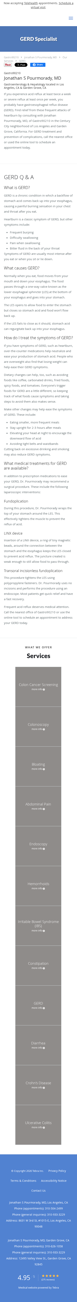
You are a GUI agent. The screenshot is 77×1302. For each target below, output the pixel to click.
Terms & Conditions (23, 1181)
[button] (71, 18)
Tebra (55, 1287)
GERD (22, 61)
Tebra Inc (37, 1171)
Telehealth (31, 3)
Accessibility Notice (54, 1181)
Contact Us (38, 1190)
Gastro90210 (11, 57)
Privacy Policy (57, 1171)
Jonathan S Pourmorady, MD (40, 57)
